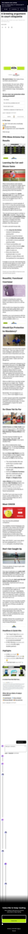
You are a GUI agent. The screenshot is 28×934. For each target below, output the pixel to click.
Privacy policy (10, 4)
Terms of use (19, 4)
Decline (22, 9)
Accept (5, 9)
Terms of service (7, 925)
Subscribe (14, 920)
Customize (14, 9)
